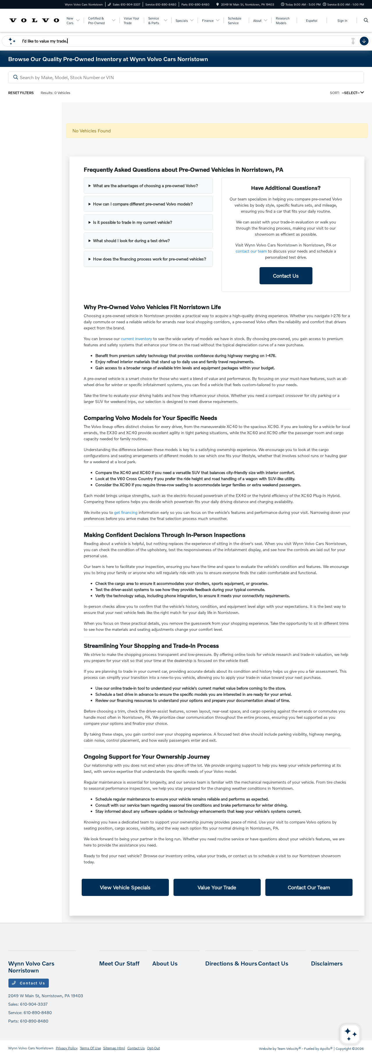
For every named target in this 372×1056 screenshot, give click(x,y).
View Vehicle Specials (125, 887)
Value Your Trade (217, 887)
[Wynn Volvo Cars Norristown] (34, 19)
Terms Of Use (90, 1048)
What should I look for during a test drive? (131, 240)
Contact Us (286, 275)
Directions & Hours (231, 963)
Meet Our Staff (119, 963)
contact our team (251, 251)
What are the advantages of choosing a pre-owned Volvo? (145, 185)
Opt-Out (153, 1048)
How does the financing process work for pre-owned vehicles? (149, 258)
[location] (218, 4)
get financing (125, 512)
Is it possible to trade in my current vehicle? (132, 222)
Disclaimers (327, 963)
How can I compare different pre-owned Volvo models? (143, 203)
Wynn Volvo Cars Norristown (30, 1048)
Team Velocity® (289, 1048)
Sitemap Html (114, 1048)
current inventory (136, 338)
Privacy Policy (67, 1048)
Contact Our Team (309, 887)
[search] (366, 20)
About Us (165, 963)
